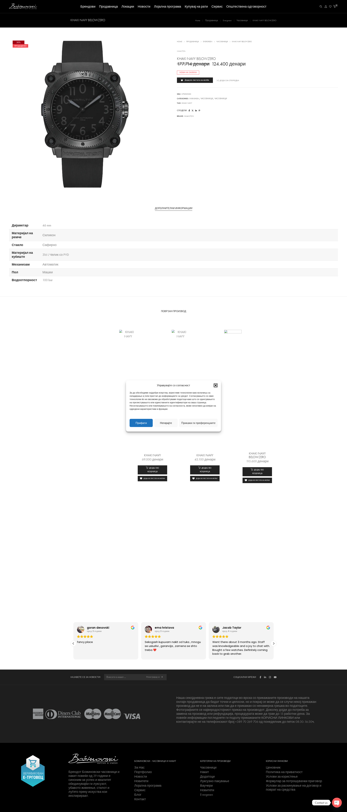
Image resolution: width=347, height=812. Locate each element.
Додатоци (207, 777)
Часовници (242, 20)
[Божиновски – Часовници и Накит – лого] (93, 759)
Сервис (139, 790)
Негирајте (166, 423)
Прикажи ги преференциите (198, 423)
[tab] (173, 208)
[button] (215, 385)
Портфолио (143, 772)
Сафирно (49, 245)
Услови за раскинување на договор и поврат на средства (293, 788)
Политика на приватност (284, 772)
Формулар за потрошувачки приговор (294, 781)
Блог (138, 795)
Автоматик (50, 264)
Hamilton (181, 51)
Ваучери (206, 786)
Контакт (140, 799)
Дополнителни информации (173, 208)
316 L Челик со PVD (55, 255)
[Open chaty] (337, 802)
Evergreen (227, 20)
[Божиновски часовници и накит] (23, 7)
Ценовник (273, 767)
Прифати (141, 423)
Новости (140, 777)
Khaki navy (187, 103)
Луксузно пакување (214, 781)
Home (197, 20)
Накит (204, 772)
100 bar (47, 280)
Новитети (141, 781)
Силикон (48, 235)
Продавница (211, 20)
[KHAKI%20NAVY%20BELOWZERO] (189, 110)
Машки (47, 272)
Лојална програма (147, 786)
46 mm (46, 225)
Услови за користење (282, 777)
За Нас (139, 767)
